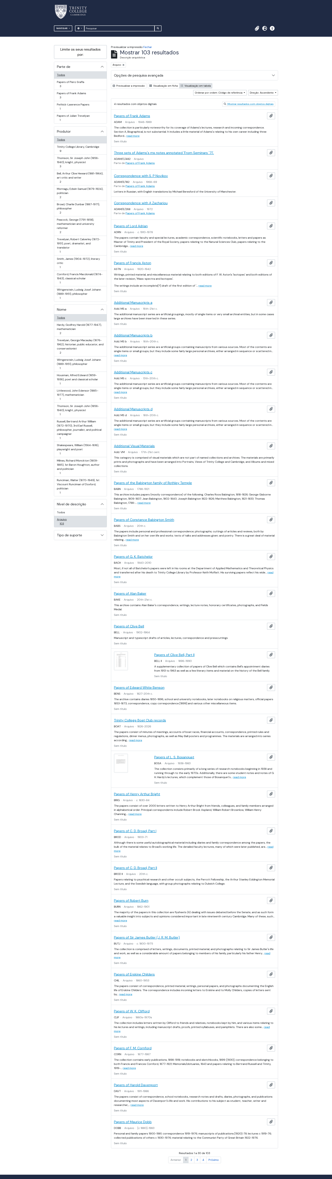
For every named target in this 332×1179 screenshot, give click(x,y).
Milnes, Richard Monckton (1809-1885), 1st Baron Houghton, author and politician (78, 467)
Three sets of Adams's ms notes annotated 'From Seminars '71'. (164, 153)
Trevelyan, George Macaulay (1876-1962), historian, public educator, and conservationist (80, 346)
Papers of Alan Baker (130, 593)
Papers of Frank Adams (71, 95)
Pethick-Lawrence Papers (73, 106)
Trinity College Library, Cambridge (78, 149)
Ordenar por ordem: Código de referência (219, 92)
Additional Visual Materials (134, 446)
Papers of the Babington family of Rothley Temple (153, 483)
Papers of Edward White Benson (139, 687)
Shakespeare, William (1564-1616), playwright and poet (78, 449)
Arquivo (67, 521)
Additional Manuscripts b (133, 335)
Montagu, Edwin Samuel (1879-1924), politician (80, 193)
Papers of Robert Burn (131, 900)
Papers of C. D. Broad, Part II (135, 868)
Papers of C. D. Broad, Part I (135, 831)
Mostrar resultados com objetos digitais (250, 103)
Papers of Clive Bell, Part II (174, 655)
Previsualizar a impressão (130, 85)
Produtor (64, 131)
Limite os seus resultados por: (80, 52)
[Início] (73, 12)
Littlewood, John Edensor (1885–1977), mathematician (77, 395)
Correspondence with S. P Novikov (141, 176)
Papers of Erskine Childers (134, 974)
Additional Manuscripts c (133, 372)
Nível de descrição (71, 504)
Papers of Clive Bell (129, 626)
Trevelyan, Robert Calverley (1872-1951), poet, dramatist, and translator (78, 245)
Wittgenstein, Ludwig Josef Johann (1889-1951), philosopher (79, 294)
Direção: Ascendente (262, 92)
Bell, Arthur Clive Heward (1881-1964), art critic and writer (80, 177)
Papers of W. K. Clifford (132, 1011)
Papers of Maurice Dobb (133, 1122)
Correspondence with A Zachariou (141, 203)
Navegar (62, 28)
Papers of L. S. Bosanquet (174, 757)
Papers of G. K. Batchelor (133, 557)
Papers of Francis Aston (132, 263)
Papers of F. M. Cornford (132, 1048)
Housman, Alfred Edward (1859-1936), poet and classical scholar (77, 379)
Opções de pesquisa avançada (138, 75)
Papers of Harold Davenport (136, 1085)
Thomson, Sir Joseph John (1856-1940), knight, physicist (78, 162)
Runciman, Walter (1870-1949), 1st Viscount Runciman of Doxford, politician (78, 486)
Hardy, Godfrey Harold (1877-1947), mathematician (79, 329)
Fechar (147, 47)
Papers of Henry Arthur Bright (137, 794)
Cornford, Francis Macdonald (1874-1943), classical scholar (80, 278)
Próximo (214, 1160)
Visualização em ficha (165, 85)
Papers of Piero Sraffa (70, 84)
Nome (61, 309)
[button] (257, 28)
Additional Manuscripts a (133, 302)
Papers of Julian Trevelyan (73, 118)
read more (133, 136)
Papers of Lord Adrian (131, 226)
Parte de (63, 66)
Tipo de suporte (69, 535)
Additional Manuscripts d (133, 409)
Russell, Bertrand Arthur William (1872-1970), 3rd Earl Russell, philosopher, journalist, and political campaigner (79, 429)
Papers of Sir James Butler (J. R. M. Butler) (147, 937)
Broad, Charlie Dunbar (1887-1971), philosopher (78, 208)
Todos (61, 75)
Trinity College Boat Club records (140, 720)
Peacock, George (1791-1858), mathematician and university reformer (75, 226)
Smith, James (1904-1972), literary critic (78, 263)
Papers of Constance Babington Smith (144, 520)
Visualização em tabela (197, 85)
